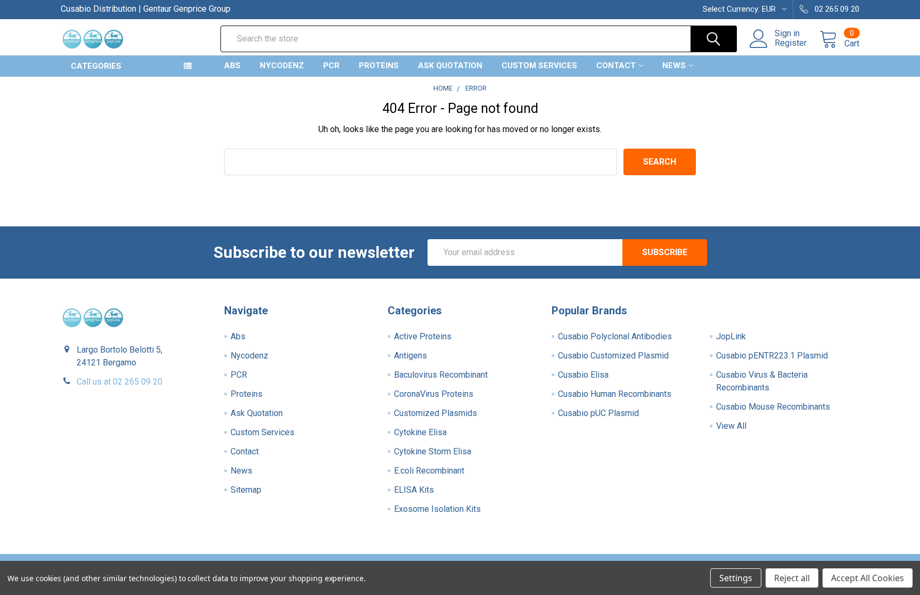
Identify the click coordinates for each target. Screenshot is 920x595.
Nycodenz (282, 65)
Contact (616, 65)
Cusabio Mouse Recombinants (773, 407)
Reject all (792, 578)
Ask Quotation (450, 65)
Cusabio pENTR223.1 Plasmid (772, 356)
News (674, 65)
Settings (735, 578)
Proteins (379, 65)
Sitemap (246, 490)
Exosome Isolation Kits (437, 509)
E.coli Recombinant (429, 471)
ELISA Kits (414, 490)
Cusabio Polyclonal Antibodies (615, 336)
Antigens (410, 356)
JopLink (731, 336)
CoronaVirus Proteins (433, 394)
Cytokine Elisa (420, 432)
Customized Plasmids (435, 413)
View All (731, 426)
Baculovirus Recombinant (441, 375)
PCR (331, 65)
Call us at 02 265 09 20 (119, 382)
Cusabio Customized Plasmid (613, 356)
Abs (232, 65)
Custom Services (539, 65)
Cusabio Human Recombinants (614, 394)
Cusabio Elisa (583, 375)
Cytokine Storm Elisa (432, 451)
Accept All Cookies (867, 578)
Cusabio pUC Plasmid (598, 413)
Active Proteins (422, 336)
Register (791, 43)
